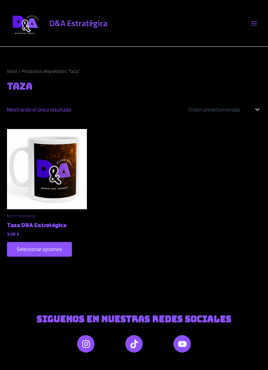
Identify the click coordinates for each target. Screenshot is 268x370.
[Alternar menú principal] (254, 23)
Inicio (12, 71)
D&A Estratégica (78, 23)
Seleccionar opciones (39, 249)
